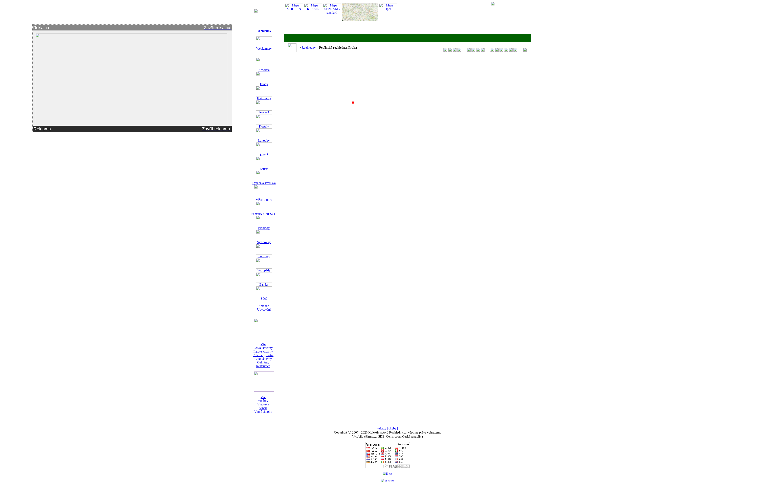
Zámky (263, 284)
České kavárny (263, 348)
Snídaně (264, 306)
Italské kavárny (263, 351)
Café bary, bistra (263, 355)
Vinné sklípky (263, 411)
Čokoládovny (263, 358)
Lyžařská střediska (264, 183)
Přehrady (264, 228)
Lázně (264, 154)
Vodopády (263, 270)
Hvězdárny (264, 98)
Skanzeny (264, 256)
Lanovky (264, 140)
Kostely (264, 126)
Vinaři (263, 408)
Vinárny (263, 400)
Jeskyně (264, 112)
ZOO (264, 298)
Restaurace (263, 366)
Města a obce (264, 199)
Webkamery (264, 48)
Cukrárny (263, 362)
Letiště (264, 169)
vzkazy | (383, 428)
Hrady (264, 84)
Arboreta (264, 70)
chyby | (393, 428)
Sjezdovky (264, 242)
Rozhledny (264, 30)
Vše (263, 344)
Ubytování (264, 309)
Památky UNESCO (263, 214)
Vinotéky (263, 404)
